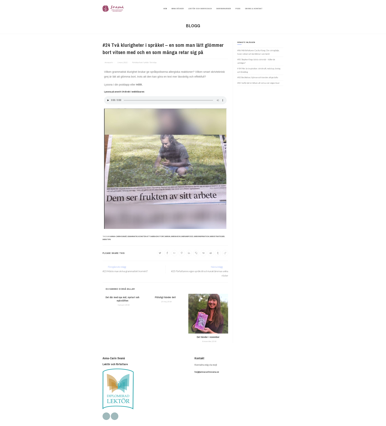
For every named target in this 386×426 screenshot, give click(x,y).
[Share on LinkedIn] (189, 253)
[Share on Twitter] (160, 253)
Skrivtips (153, 62)
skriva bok (176, 236)
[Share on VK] (203, 253)
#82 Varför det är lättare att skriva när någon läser (258, 83)
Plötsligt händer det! (165, 297)
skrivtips (107, 239)
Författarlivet (137, 62)
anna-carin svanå (118, 236)
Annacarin (109, 62)
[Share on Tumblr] (218, 253)
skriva (167, 236)
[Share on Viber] (196, 253)
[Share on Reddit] (211, 253)
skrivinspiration (201, 236)
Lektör (146, 62)
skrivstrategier (217, 236)
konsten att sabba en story (151, 236)
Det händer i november (208, 337)
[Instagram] (114, 416)
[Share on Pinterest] (182, 253)
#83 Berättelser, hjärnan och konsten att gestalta (257, 77)
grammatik (132, 236)
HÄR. (139, 84)
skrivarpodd (187, 236)
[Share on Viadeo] (225, 253)
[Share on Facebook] (167, 253)
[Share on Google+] (174, 253)
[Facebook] (106, 416)
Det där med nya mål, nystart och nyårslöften (122, 299)
